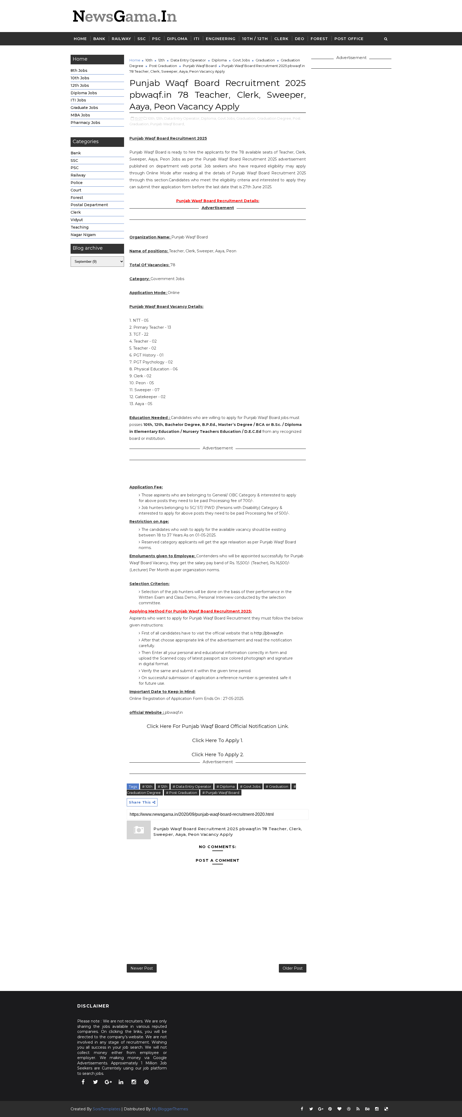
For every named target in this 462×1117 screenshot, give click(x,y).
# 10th (147, 786)
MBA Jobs (80, 115)
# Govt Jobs (250, 786)
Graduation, (246, 118)
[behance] (367, 1109)
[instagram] (133, 1082)
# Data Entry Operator (192, 786)
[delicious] (386, 1109)
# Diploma (226, 786)
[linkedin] (121, 1082)
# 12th (162, 786)
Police (77, 182)
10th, (151, 118)
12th (161, 60)
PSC (156, 38)
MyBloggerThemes (170, 1109)
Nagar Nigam (83, 234)
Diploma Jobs (84, 93)
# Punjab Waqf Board (220, 792)
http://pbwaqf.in (268, 633)
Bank (99, 38)
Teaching (79, 227)
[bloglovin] (339, 1109)
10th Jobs (80, 78)
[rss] (358, 1109)
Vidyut (77, 219)
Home (80, 38)
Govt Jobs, (227, 118)
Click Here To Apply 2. (218, 755)
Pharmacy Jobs (85, 122)
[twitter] (95, 1082)
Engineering (221, 38)
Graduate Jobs (84, 107)
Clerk (281, 38)
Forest (319, 38)
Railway (121, 38)
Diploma (177, 38)
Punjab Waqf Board (200, 66)
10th (148, 60)
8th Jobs (79, 70)
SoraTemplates (106, 1109)
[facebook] (82, 1082)
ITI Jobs (78, 100)
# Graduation (277, 786)
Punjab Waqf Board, (167, 124)
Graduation (265, 60)
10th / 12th (255, 38)
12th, (159, 118)
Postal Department (89, 204)
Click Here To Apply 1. (217, 740)
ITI (196, 38)
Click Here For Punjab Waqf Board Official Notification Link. (218, 726)
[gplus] (108, 1082)
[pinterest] (146, 1082)
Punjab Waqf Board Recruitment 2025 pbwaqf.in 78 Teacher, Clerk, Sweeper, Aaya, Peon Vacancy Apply (227, 831)
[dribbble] (349, 1109)
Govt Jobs (241, 60)
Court (76, 190)
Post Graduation (163, 66)
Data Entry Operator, (182, 118)
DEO (299, 38)
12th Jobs (80, 85)
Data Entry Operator (188, 60)
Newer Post (141, 968)
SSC (141, 38)
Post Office (349, 38)
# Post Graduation (181, 792)
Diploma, (209, 118)
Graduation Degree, (274, 118)
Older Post (293, 968)
